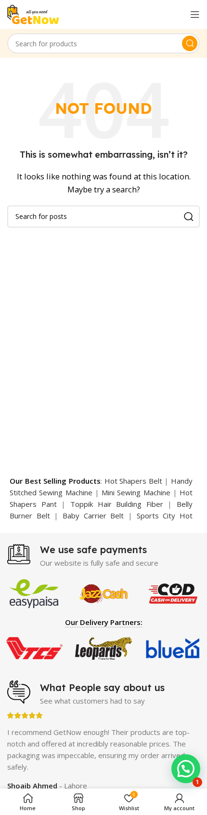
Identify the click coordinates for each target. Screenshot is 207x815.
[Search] (189, 43)
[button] (185, 768)
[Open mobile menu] (195, 14)
